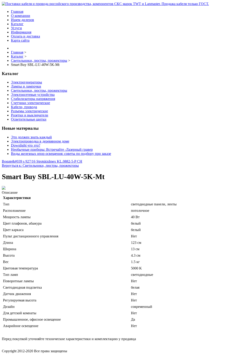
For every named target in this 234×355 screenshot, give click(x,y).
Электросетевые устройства (33, 95)
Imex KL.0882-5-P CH (65, 161)
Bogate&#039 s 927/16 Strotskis (25, 161)
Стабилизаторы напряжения (33, 99)
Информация (21, 32)
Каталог (17, 24)
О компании (20, 16)
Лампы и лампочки (26, 86)
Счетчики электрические (30, 103)
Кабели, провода (24, 107)
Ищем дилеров (22, 20)
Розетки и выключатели (29, 115)
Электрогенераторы (26, 82)
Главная (17, 11)
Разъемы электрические (29, 111)
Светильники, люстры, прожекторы (39, 90)
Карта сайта (20, 40)
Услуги (16, 28)
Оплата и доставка (25, 36)
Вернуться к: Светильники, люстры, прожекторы (40, 165)
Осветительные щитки (28, 119)
